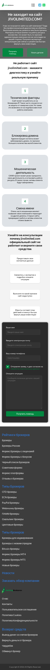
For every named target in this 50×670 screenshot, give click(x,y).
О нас (5, 598)
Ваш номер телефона (15, 353)
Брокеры (7, 440)
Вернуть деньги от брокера (16, 640)
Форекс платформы (13, 473)
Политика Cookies (11, 615)
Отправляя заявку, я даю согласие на (27, 367)
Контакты (7, 604)
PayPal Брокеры (10, 502)
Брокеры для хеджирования (17, 537)
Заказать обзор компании (20, 580)
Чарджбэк (7, 645)
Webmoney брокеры (13, 508)
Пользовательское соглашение (19, 609)
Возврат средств (14, 629)
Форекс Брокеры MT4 (14, 554)
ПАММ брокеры (10, 513)
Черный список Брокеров (16, 462)
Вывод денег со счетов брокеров (20, 634)
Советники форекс (12, 467)
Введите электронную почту (18, 340)
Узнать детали (37, 52)
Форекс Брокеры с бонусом (17, 456)
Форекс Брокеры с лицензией (18, 451)
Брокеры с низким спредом (16, 543)
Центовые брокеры (12, 524)
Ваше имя (10, 327)
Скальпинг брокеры (13, 519)
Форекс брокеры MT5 (13, 559)
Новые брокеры (10, 565)
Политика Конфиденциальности (19, 620)
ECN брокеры (9, 497)
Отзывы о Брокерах (12, 478)
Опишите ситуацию (14, 373)
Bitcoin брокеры (10, 548)
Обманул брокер (11, 651)
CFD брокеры (9, 491)
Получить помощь (13, 52)
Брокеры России (11, 445)
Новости (8, 573)
